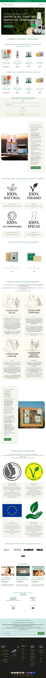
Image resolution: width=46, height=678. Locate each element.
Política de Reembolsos (32, 656)
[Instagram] (23, 640)
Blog (22, 659)
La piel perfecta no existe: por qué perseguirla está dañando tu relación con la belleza (7, 578)
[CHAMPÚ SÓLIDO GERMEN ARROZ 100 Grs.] (34, 256)
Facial (23, 652)
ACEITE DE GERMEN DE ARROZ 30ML (6, 63)
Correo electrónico (6, 633)
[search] (39, 4)
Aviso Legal (32, 662)
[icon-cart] (41, 4)
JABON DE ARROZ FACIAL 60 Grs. (39, 63)
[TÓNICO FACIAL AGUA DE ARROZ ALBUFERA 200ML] (17, 54)
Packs (23, 656)
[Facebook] (20, 640)
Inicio (23, 648)
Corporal (23, 654)
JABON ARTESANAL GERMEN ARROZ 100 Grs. (11, 268)
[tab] (19, 33)
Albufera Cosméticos (20, 675)
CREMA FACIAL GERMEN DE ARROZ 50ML (29, 63)
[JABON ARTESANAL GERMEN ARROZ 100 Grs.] (11, 256)
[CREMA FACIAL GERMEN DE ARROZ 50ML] (29, 54)
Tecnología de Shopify (29, 675)
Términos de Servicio (32, 664)
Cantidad (23, 108)
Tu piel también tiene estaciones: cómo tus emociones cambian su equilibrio (38, 578)
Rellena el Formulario (6, 662)
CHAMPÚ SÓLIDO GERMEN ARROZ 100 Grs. (34, 268)
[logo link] (6, 549)
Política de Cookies (32, 653)
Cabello (23, 650)
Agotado (23, 114)
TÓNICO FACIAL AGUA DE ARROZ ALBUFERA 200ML (17, 63)
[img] (23, 594)
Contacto (23, 658)
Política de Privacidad (32, 650)
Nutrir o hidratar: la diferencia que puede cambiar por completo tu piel (22, 578)
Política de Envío (32, 660)
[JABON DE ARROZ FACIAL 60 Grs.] (40, 54)
